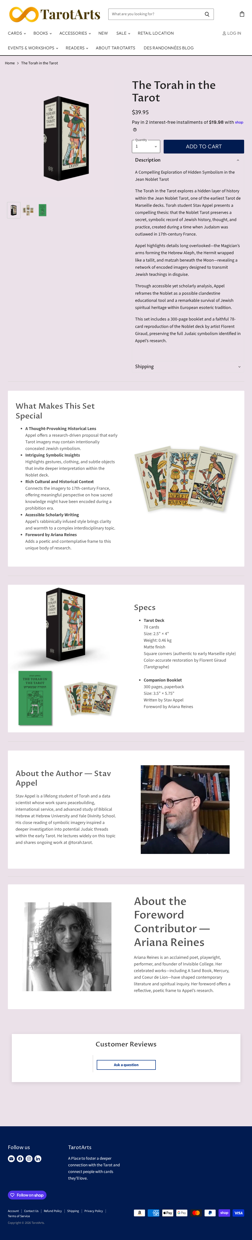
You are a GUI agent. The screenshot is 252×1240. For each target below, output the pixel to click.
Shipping (73, 1211)
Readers (75, 47)
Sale (121, 33)
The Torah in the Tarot (39, 63)
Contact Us (31, 1211)
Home (10, 63)
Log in (233, 33)
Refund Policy (53, 1211)
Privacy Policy (93, 1211)
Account (13, 1211)
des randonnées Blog (169, 47)
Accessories (73, 33)
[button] (187, 160)
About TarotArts (115, 47)
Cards (15, 33)
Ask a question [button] (126, 1065)
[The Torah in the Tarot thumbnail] (13, 210)
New (103, 33)
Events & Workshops (31, 47)
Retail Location (156, 33)
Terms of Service (19, 1216)
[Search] (207, 14)
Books (41, 33)
